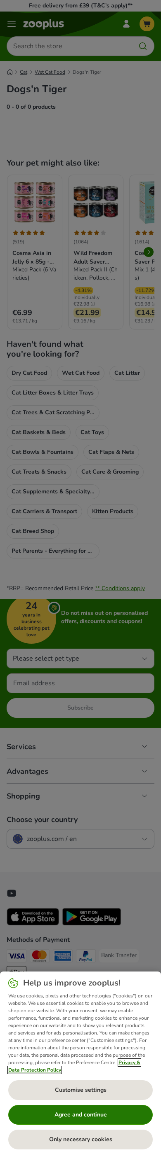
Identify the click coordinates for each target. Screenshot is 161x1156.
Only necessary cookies (80, 1139)
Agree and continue (80, 1115)
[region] (80, 1064)
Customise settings (81, 1090)
